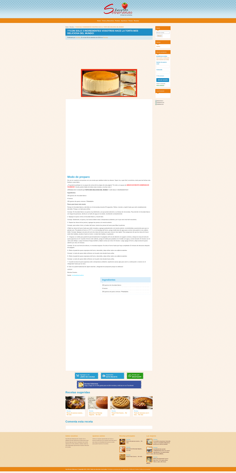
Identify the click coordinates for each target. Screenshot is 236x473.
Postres (117, 20)
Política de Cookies (134, 469)
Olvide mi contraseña (160, 83)
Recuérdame (161, 76)
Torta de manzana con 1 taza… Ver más (141, 413)
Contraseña (159, 69)
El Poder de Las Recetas (126, 15)
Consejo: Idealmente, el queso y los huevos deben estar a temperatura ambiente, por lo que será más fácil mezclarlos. (102, 219)
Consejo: (70, 212)
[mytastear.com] (159, 104)
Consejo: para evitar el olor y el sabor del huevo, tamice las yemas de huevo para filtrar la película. (96, 225)
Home (99, 20)
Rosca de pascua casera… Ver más (75, 413)
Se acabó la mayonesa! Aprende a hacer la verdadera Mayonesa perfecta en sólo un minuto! (161, 443)
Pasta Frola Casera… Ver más (119, 413)
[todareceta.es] (159, 100)
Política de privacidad (144, 469)
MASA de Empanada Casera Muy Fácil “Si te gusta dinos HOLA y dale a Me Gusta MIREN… (157, 461)
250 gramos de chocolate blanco (77, 195)
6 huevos (70, 198)
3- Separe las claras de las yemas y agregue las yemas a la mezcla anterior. (89, 222)
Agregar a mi (87, 376)
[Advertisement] (109, 54)
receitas (78, 37)
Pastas (131, 20)
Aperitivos (124, 20)
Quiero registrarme (160, 85)
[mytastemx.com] (159, 102)
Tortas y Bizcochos (108, 20)
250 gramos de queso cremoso (80, 201)
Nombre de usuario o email (161, 63)
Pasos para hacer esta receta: (76, 204)
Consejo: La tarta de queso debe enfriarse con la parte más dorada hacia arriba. (90, 253)
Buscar (160, 36)
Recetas (136, 20)
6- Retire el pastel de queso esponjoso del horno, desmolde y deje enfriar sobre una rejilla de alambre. (97, 250)
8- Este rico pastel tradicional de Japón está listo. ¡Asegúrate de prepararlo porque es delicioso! (95, 266)
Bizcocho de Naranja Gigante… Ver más (95, 413)
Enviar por (136, 376)
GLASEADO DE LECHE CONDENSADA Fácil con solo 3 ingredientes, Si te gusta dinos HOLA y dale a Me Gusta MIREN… (158, 451)
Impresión (111, 376)
